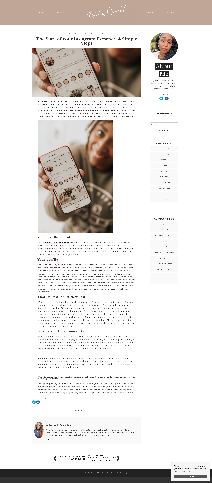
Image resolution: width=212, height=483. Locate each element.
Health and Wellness (164, 252)
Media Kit (102, 473)
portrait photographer (57, 242)
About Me (61, 12)
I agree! (190, 476)
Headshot (88, 473)
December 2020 (164, 154)
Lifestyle (164, 258)
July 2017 (164, 199)
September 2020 (164, 165)
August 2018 (164, 188)
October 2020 (164, 160)
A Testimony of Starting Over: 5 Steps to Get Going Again (102, 458)
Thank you (151, 12)
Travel (164, 275)
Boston (164, 230)
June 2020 (164, 177)
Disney (165, 241)
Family (164, 247)
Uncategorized (164, 281)
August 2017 (164, 194)
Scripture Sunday (164, 269)
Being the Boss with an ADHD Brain (72, 458)
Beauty (164, 224)
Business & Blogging (86, 33)
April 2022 (164, 148)
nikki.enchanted (164, 264)
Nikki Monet (122, 480)
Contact (170, 12)
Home (41, 12)
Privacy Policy (188, 471)
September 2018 (164, 182)
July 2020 (165, 171)
